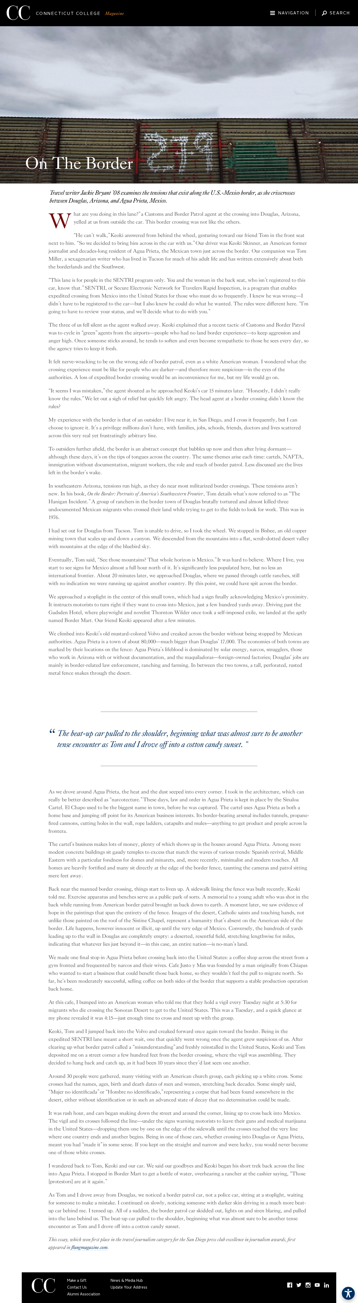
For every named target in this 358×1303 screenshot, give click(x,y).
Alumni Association (83, 1294)
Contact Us (77, 1287)
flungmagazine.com (90, 1247)
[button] (348, 1293)
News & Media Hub (127, 1281)
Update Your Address (129, 1287)
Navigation (293, 13)
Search (340, 13)
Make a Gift (76, 1281)
